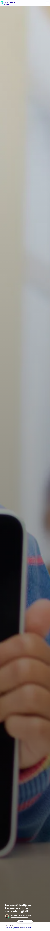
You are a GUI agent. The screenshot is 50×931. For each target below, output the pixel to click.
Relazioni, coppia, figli (26, 927)
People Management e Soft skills (12, 927)
